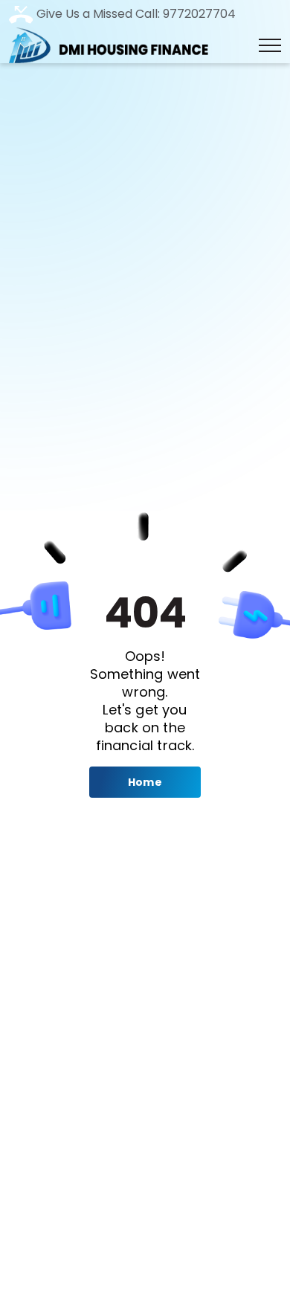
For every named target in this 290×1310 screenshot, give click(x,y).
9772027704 (198, 13)
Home (145, 782)
